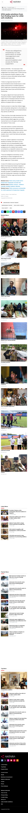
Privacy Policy (4, 795)
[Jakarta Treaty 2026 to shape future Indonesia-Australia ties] (4, 524)
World (2, 774)
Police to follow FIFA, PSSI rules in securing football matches (12, 361)
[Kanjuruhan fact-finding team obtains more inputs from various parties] (14, 330)
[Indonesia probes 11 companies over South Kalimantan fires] (4, 627)
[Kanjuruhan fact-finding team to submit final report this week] (14, 286)
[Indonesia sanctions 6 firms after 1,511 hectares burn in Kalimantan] (4, 596)
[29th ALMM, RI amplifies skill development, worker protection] (4, 531)
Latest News (4, 506)
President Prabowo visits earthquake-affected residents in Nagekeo (17, 512)
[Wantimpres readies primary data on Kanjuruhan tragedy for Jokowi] (14, 419)
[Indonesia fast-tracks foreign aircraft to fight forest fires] (4, 615)
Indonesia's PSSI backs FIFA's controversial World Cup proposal (12, 236)
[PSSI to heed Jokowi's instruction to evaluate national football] (14, 441)
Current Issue (11, 7)
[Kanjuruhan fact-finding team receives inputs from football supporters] (14, 396)
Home (4, 7)
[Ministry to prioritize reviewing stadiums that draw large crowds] (14, 249)
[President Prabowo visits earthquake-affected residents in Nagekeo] (4, 512)
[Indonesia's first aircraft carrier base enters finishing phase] (4, 584)
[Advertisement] (14, 490)
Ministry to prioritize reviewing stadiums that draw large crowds (13, 258)
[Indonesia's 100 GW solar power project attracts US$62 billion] (4, 602)
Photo (2, 783)
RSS (2, 804)
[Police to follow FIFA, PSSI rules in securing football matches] (14, 352)
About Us (3, 799)
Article (2, 781)
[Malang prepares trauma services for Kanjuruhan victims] (14, 463)
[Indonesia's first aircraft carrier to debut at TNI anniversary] (4, 590)
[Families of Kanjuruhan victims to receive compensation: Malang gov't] (14, 308)
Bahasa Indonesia (5, 790)
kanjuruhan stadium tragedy (10, 202)
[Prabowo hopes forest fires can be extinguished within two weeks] (4, 732)
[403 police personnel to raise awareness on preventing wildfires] (4, 537)
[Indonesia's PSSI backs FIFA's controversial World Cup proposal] (14, 227)
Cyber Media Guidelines (7, 801)
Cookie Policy (4, 797)
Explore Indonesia (5, 779)
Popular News (5, 572)
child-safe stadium (19, 205)
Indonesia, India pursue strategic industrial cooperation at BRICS (12, 689)
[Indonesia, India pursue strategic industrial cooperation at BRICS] (14, 680)
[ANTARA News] (15, 1)
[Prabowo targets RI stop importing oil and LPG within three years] (4, 720)
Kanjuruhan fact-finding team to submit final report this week (12, 295)
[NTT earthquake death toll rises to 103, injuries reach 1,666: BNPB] (4, 608)
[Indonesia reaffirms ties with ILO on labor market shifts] (4, 518)
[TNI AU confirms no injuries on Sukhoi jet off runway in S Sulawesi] (4, 633)
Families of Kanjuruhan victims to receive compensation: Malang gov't (12, 317)
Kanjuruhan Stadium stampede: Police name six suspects (13, 383)
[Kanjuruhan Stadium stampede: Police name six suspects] (14, 374)
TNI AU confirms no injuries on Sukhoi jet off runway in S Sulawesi (16, 633)
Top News (4, 668)
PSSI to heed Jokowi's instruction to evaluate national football (13, 449)
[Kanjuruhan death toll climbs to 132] (10, 268)
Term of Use (4, 792)
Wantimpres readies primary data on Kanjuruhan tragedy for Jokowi (14, 427)
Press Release (4, 786)
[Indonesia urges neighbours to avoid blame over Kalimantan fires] (4, 621)
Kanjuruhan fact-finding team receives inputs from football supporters (13, 405)
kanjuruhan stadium (7, 205)
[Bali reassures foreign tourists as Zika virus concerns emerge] (4, 577)
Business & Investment (6, 777)
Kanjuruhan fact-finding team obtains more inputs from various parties (12, 339)
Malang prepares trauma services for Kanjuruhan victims (14, 471)
